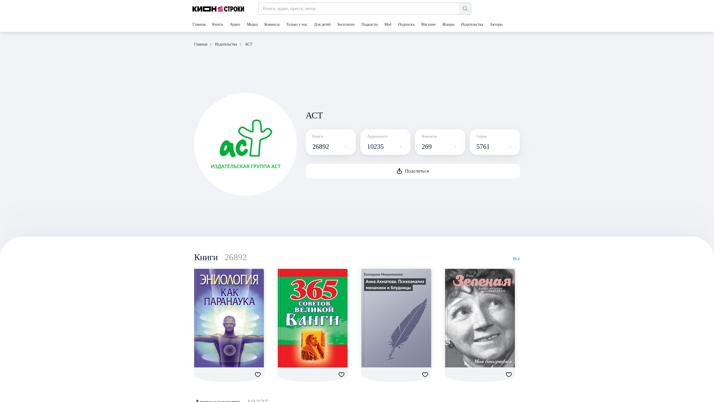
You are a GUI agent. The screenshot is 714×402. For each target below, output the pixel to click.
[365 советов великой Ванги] (313, 318)
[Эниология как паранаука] (229, 318)
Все (516, 258)
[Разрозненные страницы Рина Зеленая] (480, 318)
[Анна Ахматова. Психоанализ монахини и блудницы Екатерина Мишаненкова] (396, 318)
